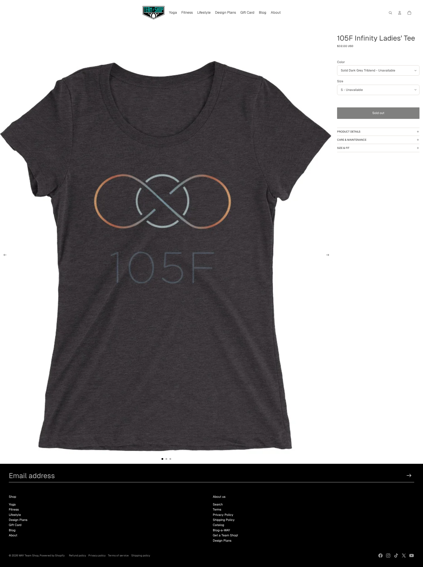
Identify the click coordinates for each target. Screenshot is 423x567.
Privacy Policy (223, 515)
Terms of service (118, 555)
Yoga (12, 504)
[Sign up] (409, 475)
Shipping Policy (224, 520)
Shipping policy (140, 555)
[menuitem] (173, 13)
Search (218, 504)
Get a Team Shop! (225, 535)
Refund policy (77, 555)
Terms (217, 509)
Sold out (378, 113)
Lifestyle (15, 515)
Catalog (218, 525)
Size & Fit (343, 148)
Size (340, 81)
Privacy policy (97, 555)
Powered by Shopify (52, 555)
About (13, 535)
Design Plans (18, 520)
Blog (12, 530)
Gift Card (15, 525)
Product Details (348, 131)
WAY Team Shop (29, 555)
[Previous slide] (3, 255)
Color (341, 62)
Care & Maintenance (351, 140)
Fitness (14, 509)
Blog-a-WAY (221, 530)
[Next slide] (329, 255)
